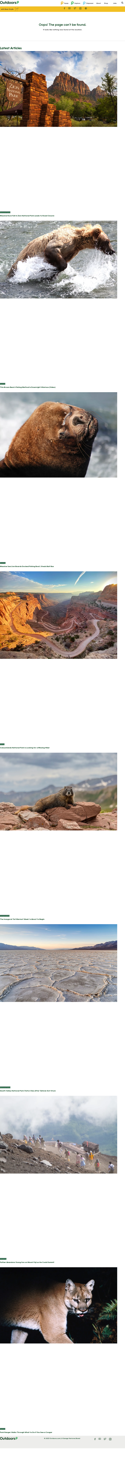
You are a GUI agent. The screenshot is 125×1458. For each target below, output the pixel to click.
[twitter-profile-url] (75, 8)
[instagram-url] (110, 1439)
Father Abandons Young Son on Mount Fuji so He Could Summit (27, 1262)
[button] (122, 3)
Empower (90, 3)
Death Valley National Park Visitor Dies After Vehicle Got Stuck (28, 1091)
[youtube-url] (100, 1439)
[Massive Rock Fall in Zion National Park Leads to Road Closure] (58, 89)
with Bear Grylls (7, 9)
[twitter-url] (105, 1439)
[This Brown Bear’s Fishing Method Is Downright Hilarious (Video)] (58, 259)
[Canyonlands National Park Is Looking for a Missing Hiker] (58, 615)
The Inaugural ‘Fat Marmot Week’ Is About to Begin (22, 919)
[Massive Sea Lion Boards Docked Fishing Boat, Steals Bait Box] (58, 435)
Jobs (115, 3)
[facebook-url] (95, 1439)
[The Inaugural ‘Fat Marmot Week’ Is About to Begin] (58, 791)
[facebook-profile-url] (64, 8)
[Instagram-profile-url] (80, 8)
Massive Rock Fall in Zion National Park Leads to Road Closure (27, 216)
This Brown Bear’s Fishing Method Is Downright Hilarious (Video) (27, 387)
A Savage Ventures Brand (71, 1438)
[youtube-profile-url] (69, 8)
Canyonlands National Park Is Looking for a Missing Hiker (25, 748)
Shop (106, 3)
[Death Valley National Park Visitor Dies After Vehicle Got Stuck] (58, 963)
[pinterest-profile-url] (86, 8)
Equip (66, 3)
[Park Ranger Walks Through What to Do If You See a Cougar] (58, 1305)
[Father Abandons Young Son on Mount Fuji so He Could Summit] (58, 1134)
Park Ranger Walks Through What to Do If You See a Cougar (26, 1432)
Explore (77, 3)
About (98, 3)
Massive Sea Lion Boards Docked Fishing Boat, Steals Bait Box (27, 566)
